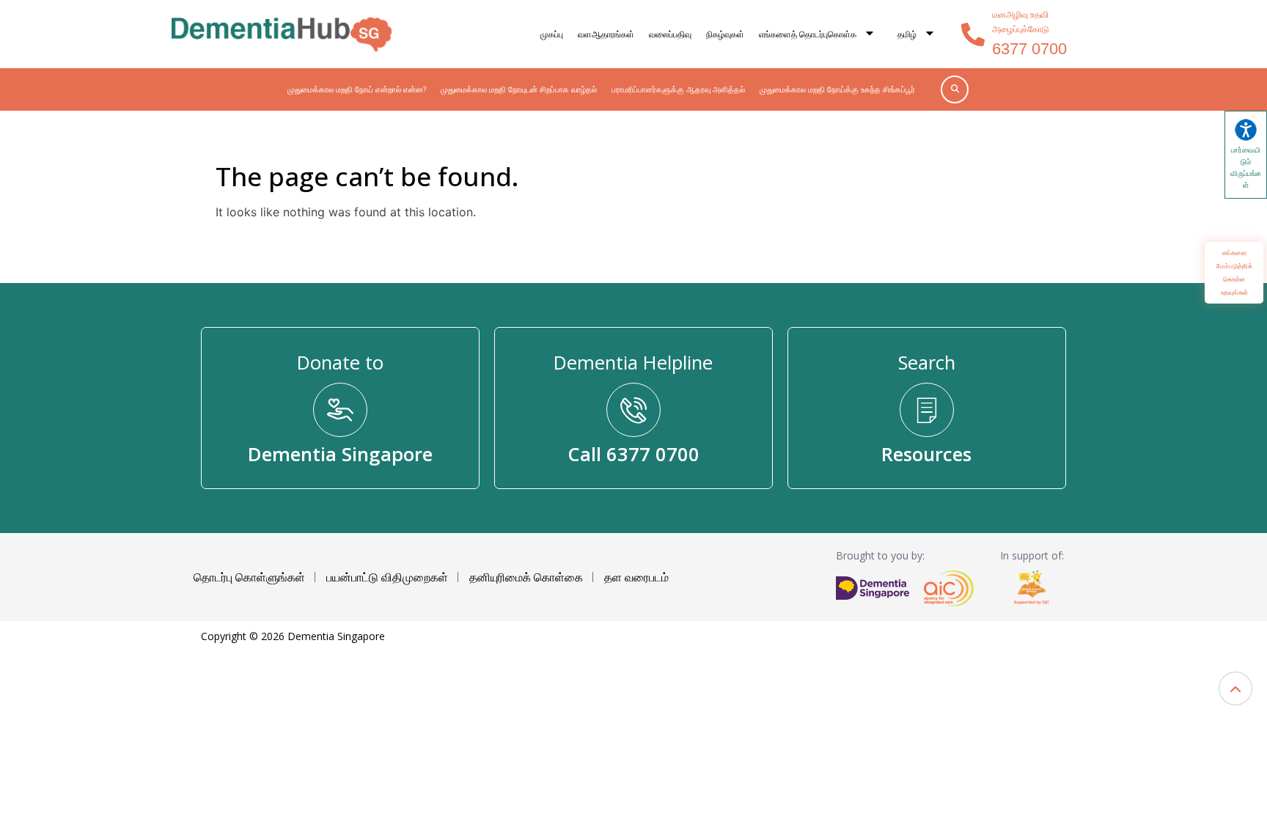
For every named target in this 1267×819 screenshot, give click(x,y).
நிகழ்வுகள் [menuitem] (725, 34)
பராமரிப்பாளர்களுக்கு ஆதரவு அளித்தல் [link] (678, 89)
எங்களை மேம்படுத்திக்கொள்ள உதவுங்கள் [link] (1234, 272)
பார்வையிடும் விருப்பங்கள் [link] (1245, 167)
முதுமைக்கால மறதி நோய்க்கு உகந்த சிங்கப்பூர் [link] (837, 89)
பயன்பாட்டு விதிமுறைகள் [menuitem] (387, 577)
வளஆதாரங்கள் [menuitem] (606, 34)
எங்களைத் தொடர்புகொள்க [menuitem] (807, 34)
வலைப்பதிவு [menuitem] (670, 34)
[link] (282, 34)
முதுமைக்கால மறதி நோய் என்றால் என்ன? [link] (356, 89)
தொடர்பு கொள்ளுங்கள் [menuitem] (249, 577)
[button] (1235, 688)
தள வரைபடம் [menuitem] (636, 577)
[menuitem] (916, 34)
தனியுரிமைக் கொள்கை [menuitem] (526, 577)
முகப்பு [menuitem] (551, 34)
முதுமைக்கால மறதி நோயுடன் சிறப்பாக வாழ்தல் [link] (519, 89)
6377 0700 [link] (1029, 49)
